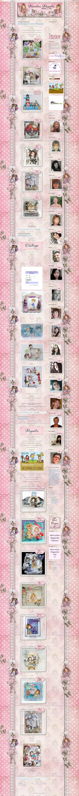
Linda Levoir (51, 480)
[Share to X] (37, 229)
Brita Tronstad (57, 477)
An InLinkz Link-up (21, 776)
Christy (53, 476)
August (52, 498)
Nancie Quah (51, 471)
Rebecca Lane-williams (52, 470)
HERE (31, 32)
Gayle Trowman (55, 483)
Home (19, 18)
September (52, 497)
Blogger (44, 793)
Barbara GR (53, 477)
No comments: (31, 229)
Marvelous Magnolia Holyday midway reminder (31, 24)
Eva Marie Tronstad (55, 479)
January (52, 507)
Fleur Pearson (55, 471)
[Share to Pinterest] (39, 229)
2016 (51, 491)
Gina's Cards (53, 566)
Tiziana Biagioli (53, 569)
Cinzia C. (52, 564)
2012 (51, 513)
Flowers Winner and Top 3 (25, 235)
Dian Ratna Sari (57, 482)
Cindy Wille (56, 484)
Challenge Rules (23, 18)
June (51, 506)
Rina (32, 706)
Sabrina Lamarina (53, 567)
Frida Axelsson (56, 480)
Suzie (50, 469)
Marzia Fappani (51, 484)
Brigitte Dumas (56, 476)
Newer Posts (20, 783)
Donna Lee (50, 481)
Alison (57, 470)
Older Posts (44, 783)
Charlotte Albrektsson (52, 478)
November (52, 494)
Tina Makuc (50, 472)
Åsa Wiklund (55, 481)
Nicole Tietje (55, 475)
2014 (51, 510)
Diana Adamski (55, 474)
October (52, 495)
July (51, 504)
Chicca (52, 563)
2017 (51, 490)
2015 (51, 509)
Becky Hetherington (54, 469)
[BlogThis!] (36, 229)
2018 (51, 489)
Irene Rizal (53, 482)
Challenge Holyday (23, 419)
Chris (49, 477)
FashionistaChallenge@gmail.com (54, 47)
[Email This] (35, 229)
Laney (59, 471)
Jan (58, 469)
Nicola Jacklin (51, 483)
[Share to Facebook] (38, 229)
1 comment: (31, 412)
